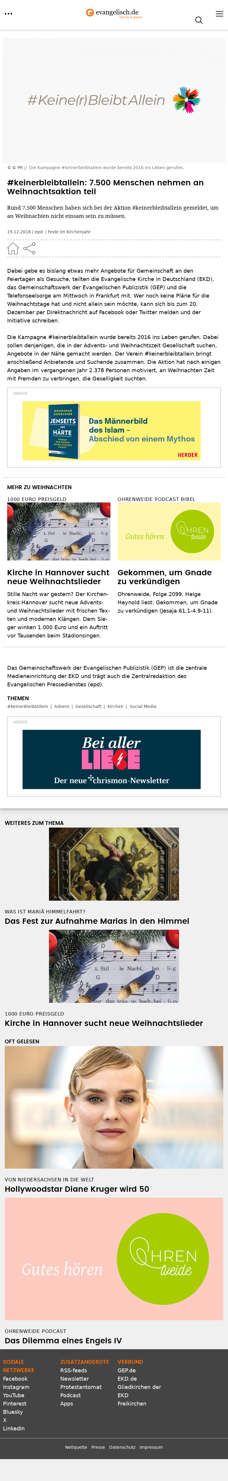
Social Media (143, 706)
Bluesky (13, 1412)
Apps (66, 1403)
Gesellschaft (88, 706)
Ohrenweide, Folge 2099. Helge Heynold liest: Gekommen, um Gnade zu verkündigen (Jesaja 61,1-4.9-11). (168, 602)
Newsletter (74, 1379)
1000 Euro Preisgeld (36, 499)
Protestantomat (81, 1387)
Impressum (151, 1447)
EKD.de (127, 1379)
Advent (61, 706)
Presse (98, 1447)
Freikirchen (132, 1403)
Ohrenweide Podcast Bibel (157, 499)
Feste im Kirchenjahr (69, 231)
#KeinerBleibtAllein (27, 706)
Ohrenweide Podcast (35, 1331)
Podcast (70, 1395)
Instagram (16, 1387)
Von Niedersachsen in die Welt (49, 1180)
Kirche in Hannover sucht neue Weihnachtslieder (104, 1023)
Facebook (15, 1379)
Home (13, 248)
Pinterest (14, 1403)
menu (8, 13)
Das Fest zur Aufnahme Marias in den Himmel (97, 921)
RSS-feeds (73, 1370)
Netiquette (76, 1447)
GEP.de (127, 1370)
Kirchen (115, 706)
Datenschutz (122, 1447)
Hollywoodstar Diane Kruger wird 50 (77, 1189)
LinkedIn (14, 1428)
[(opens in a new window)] (112, 430)
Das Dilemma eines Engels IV (63, 1341)
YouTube (13, 1395)
